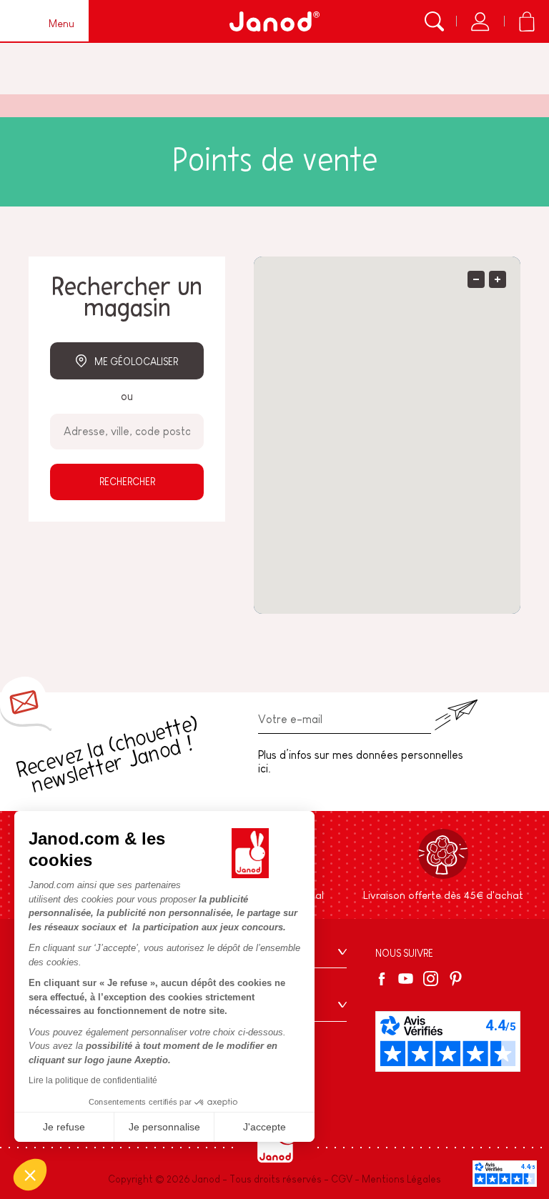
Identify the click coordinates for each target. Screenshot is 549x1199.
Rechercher (127, 481)
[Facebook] (384, 979)
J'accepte (264, 1127)
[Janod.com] (274, 21)
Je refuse (64, 1127)
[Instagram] (430, 978)
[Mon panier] (526, 21)
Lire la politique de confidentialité (93, 1080)
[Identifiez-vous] (480, 21)
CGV (341, 1179)
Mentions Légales (401, 1179)
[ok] (456, 715)
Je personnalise (164, 1127)
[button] (30, 1175)
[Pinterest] (455, 978)
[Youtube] (405, 978)
